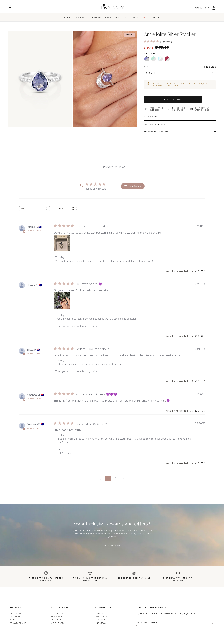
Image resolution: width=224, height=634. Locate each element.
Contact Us (101, 617)
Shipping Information (156, 131)
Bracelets (120, 17)
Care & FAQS (57, 614)
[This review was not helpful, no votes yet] (202, 271)
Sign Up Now (112, 545)
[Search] (10, 7)
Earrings (96, 17)
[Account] (198, 8)
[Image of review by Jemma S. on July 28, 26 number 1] (62, 243)
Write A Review (132, 186)
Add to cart (173, 99)
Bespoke (134, 17)
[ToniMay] (112, 6)
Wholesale (16, 620)
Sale (145, 17)
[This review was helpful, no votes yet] (196, 271)
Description (150, 117)
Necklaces (81, 17)
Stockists (15, 617)
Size (146, 66)
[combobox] (33, 208)
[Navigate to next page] (124, 478)
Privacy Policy (18, 623)
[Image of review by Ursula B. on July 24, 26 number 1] (62, 300)
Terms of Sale (58, 617)
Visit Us (99, 614)
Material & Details (154, 124)
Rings (108, 17)
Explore (156, 17)
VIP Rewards (58, 623)
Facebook (100, 620)
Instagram (100, 623)
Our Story (15, 614)
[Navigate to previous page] (100, 478)
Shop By (67, 17)
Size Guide (56, 620)
